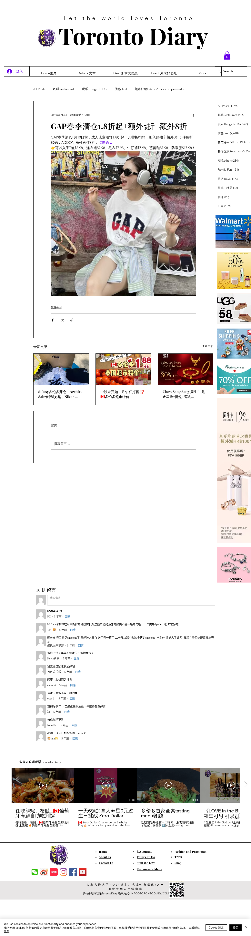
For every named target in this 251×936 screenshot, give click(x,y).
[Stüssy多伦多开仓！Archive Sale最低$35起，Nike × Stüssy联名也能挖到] (61, 369)
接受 (235, 927)
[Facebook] (73, 736)
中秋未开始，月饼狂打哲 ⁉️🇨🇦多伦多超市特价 (122, 394)
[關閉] (246, 927)
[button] (227, 55)
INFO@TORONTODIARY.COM (150, 758)
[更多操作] (193, 115)
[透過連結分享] (72, 320)
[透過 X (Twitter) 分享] (62, 320)
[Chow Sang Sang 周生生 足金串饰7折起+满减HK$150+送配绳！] (185, 369)
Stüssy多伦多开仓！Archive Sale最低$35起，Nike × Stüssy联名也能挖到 (60, 394)
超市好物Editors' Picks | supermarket (160, 89)
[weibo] (44, 736)
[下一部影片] (245, 649)
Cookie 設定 (216, 927)
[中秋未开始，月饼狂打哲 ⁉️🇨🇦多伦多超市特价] (123, 369)
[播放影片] (43, 650)
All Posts (39, 89)
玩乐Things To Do (94, 89)
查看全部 (207, 346)
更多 (196, 89)
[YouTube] (82, 736)
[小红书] (54, 736)
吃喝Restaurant (63, 89)
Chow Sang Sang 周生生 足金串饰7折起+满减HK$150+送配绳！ (184, 394)
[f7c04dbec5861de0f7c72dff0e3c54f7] (34, 736)
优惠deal (121, 89)
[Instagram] (63, 736)
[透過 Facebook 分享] (53, 320)
